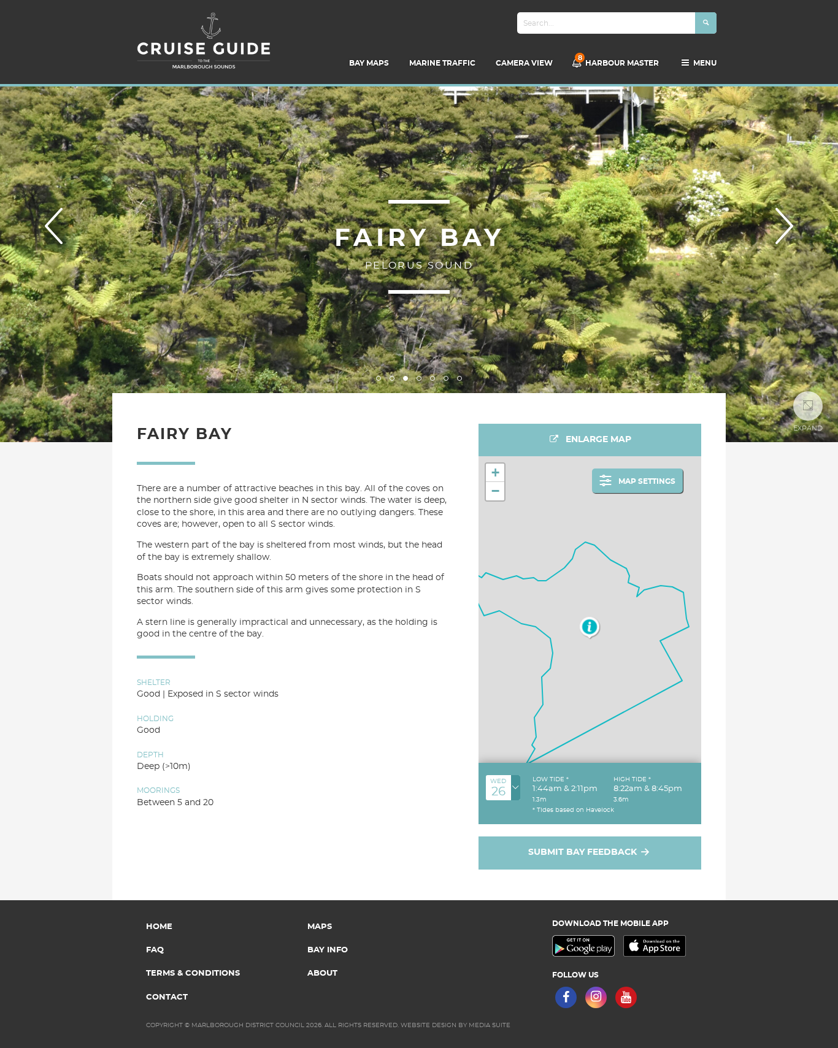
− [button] (495, 491)
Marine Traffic (442, 63)
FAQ (155, 950)
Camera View (524, 63)
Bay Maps (369, 63)
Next (784, 226)
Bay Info (327, 950)
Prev (53, 226)
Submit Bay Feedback (583, 852)
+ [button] (495, 472)
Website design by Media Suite (455, 1025)
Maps (319, 927)
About (322, 973)
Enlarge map (597, 439)
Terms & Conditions (193, 973)
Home (159, 927)
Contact (167, 997)
